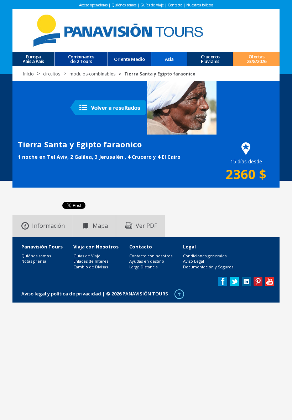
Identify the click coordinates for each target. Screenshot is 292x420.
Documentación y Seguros (208, 266)
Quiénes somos (123, 4)
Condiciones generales (204, 255)
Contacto (175, 4)
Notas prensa (33, 261)
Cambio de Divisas (90, 266)
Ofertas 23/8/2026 (256, 59)
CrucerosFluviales (210, 59)
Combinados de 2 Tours (81, 59)
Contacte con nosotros (150, 255)
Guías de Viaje (152, 4)
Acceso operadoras (93, 4)
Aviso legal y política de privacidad (61, 293)
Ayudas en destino (146, 261)
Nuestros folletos (199, 4)
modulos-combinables (92, 74)
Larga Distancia (143, 266)
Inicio (28, 74)
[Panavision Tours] (119, 30)
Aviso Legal (193, 261)
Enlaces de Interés (90, 261)
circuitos (51, 74)
